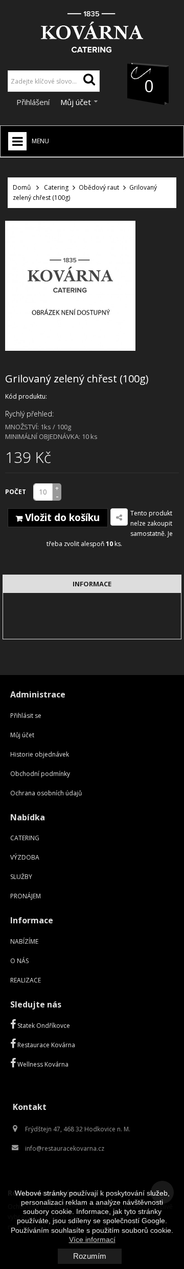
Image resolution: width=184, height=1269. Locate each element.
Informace (92, 583)
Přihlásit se (25, 715)
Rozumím (89, 1256)
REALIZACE (25, 980)
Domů (22, 187)
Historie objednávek (39, 754)
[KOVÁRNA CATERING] (92, 29)
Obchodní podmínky (40, 773)
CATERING (24, 838)
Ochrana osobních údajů (46, 793)
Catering (56, 187)
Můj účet (22, 735)
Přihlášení (34, 102)
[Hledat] (89, 81)
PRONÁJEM (25, 896)
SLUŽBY (21, 876)
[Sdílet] (119, 517)
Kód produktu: (26, 396)
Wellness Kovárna (42, 1064)
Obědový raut (99, 187)
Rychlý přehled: (29, 414)
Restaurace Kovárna (45, 1045)
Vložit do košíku (61, 517)
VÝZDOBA (24, 857)
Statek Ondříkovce (43, 1025)
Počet (15, 491)
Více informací (92, 1239)
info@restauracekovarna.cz (64, 1148)
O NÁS (19, 960)
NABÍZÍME (24, 941)
